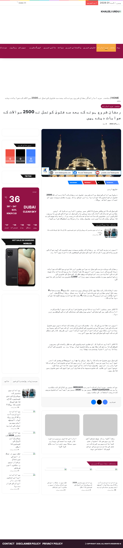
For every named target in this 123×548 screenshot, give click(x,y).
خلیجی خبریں (89, 47)
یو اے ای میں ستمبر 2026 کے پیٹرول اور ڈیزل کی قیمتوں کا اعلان (82, 484)
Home (115, 97)
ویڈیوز (13, 47)
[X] (99, 402)
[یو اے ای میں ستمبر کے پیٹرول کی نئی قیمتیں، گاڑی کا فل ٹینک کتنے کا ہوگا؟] (110, 233)
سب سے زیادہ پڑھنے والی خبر (25, 381)
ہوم (118, 47)
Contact (8, 543)
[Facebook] (105, 402)
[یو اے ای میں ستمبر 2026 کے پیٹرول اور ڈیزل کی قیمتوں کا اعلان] (81, 474)
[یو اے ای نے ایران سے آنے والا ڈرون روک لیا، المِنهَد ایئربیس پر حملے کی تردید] (106, 474)
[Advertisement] (41, 24)
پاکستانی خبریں (73, 47)
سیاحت (61, 47)
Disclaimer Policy (28, 543)
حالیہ (6, 381)
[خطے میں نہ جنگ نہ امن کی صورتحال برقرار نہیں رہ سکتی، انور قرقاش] (56, 474)
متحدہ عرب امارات (106, 47)
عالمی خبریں (49, 47)
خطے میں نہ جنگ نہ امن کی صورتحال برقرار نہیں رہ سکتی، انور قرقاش (57, 484)
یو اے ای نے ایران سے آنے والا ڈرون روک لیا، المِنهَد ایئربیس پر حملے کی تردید (107, 484)
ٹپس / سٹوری (35, 47)
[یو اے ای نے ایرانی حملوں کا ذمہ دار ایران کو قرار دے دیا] (28, 477)
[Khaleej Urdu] (111, 11)
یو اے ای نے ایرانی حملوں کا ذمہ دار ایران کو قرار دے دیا (13, 480)
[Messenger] (93, 402)
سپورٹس (22, 47)
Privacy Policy (52, 543)
